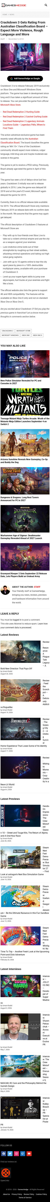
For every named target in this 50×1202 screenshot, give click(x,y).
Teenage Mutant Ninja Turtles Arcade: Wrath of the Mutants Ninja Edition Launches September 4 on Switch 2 (25, 421)
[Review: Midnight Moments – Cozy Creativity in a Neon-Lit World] (21, 768)
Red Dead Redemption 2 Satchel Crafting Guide (25, 116)
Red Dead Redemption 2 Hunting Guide (21, 112)
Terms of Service (25, 1198)
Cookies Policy (41, 1194)
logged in (17, 620)
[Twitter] (10, 1154)
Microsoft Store (23, 331)
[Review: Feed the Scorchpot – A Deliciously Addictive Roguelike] (21, 690)
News (12, 15)
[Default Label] (23, 1154)
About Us (6, 1194)
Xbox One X (37, 335)
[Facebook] (4, 1154)
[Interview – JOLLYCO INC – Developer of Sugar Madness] (21, 986)
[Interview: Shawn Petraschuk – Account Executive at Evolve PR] (21, 1027)
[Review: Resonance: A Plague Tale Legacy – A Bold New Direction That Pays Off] (21, 652)
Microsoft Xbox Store (10, 105)
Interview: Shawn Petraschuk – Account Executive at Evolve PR (46, 1030)
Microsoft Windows (10, 335)
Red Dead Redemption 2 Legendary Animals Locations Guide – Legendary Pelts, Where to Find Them (24, 124)
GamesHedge (23, 1189)
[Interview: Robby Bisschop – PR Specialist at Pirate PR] (21, 1108)
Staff (3, 39)
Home (5, 15)
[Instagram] (16, 1154)
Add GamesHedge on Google (27, 78)
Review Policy (29, 1194)
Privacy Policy (17, 1194)
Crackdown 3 (7, 331)
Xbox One (26, 335)
